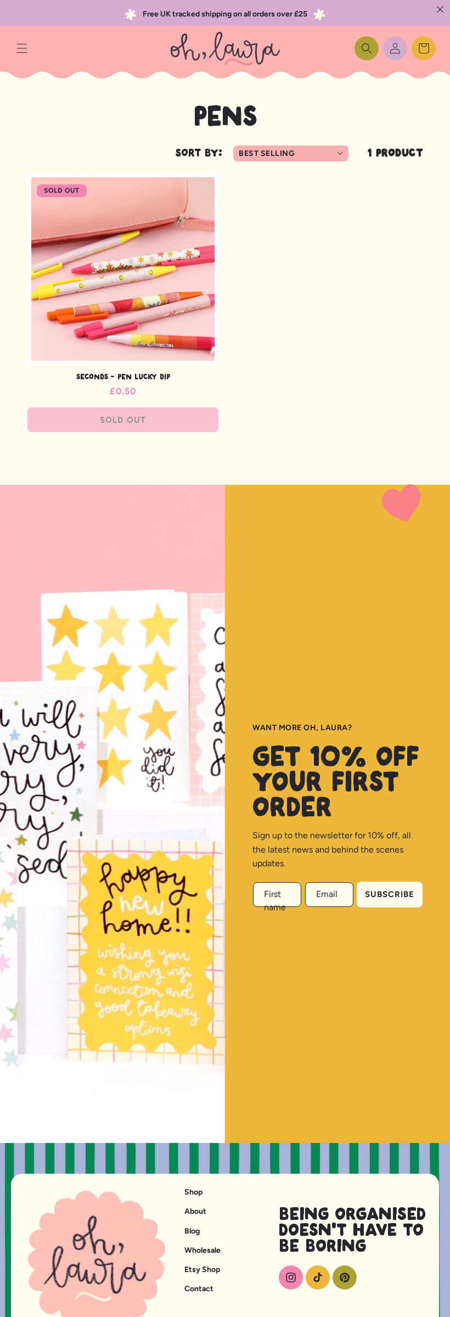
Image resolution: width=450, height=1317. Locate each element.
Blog (192, 1231)
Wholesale (202, 1250)
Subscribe (389, 894)
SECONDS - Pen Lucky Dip (123, 377)
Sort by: (199, 153)
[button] (22, 48)
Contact (198, 1288)
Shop (193, 1192)
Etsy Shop (202, 1269)
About (195, 1211)
